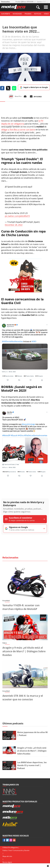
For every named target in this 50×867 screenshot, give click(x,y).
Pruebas (28, 14)
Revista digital (7, 862)
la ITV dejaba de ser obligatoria (22, 122)
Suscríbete (5, 14)
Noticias (37, 14)
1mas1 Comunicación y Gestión (18, 850)
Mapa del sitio (7, 856)
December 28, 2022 (13, 225)
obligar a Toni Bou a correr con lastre (18, 129)
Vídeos (46, 14)
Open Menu (46, 7)
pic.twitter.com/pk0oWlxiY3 (17, 216)
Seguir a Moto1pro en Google (35, 87)
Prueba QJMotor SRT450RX (24, 2)
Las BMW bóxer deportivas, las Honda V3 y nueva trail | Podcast (32, 765)
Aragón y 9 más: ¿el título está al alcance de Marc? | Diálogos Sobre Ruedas (24, 651)
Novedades (17, 14)
